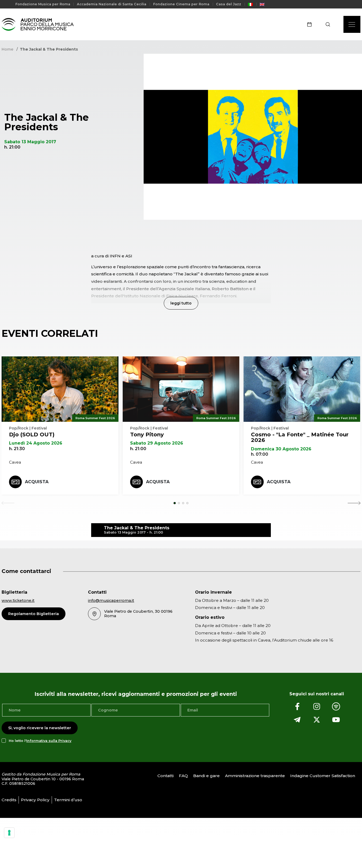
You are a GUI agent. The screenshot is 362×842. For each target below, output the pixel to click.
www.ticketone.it (18, 600)
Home (7, 49)
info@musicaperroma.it (111, 600)
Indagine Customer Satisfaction (322, 775)
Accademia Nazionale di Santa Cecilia (111, 4)
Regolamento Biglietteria (33, 613)
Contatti (165, 775)
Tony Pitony (147, 434)
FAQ (183, 775)
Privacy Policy (35, 799)
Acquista (36, 481)
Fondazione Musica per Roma (42, 4)
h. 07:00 (259, 454)
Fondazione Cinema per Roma (181, 4)
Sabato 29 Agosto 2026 (156, 443)
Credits (9, 799)
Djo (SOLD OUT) (32, 434)
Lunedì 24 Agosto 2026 (35, 443)
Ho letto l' (40, 741)
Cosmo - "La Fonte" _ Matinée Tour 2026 (299, 437)
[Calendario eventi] (311, 24)
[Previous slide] (8, 503)
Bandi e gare (206, 775)
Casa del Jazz (228, 4)
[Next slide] (354, 503)
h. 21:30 (17, 448)
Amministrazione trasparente (255, 775)
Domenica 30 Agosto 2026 (281, 448)
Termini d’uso (68, 799)
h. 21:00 (138, 448)
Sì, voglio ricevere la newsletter (39, 727)
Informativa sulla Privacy (48, 741)
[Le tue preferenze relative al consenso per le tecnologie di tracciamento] (9, 833)
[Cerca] (329, 24)
